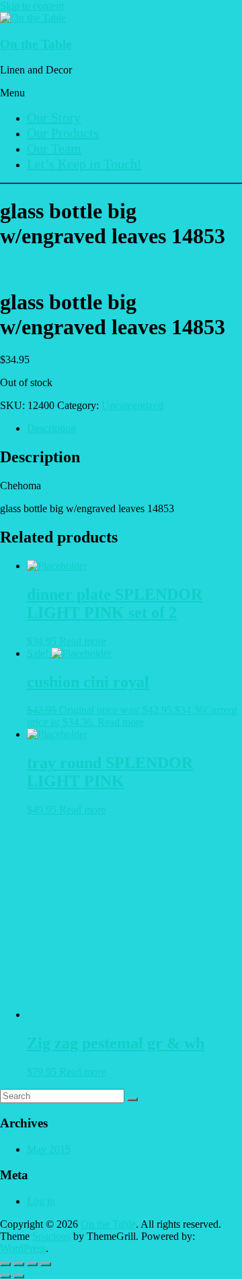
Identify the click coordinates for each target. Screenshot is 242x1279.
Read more (82, 641)
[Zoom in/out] (5, 1264)
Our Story (54, 117)
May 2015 (49, 1149)
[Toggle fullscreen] (18, 1264)
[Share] (32, 1264)
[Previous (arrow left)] (5, 1276)
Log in (41, 1201)
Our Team (54, 148)
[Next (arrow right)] (18, 1276)
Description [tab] (51, 428)
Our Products (63, 132)
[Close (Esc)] (45, 1264)
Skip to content (32, 5)
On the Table (35, 44)
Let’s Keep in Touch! (84, 163)
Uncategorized (132, 405)
